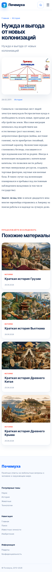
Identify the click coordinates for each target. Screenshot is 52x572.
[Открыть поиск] (40, 5)
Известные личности (11, 529)
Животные (6, 501)
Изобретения (8, 534)
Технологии (7, 505)
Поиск (4, 525)
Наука (4, 493)
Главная (5, 18)
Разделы (6, 550)
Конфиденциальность (12, 554)
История (16, 18)
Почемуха (11, 466)
